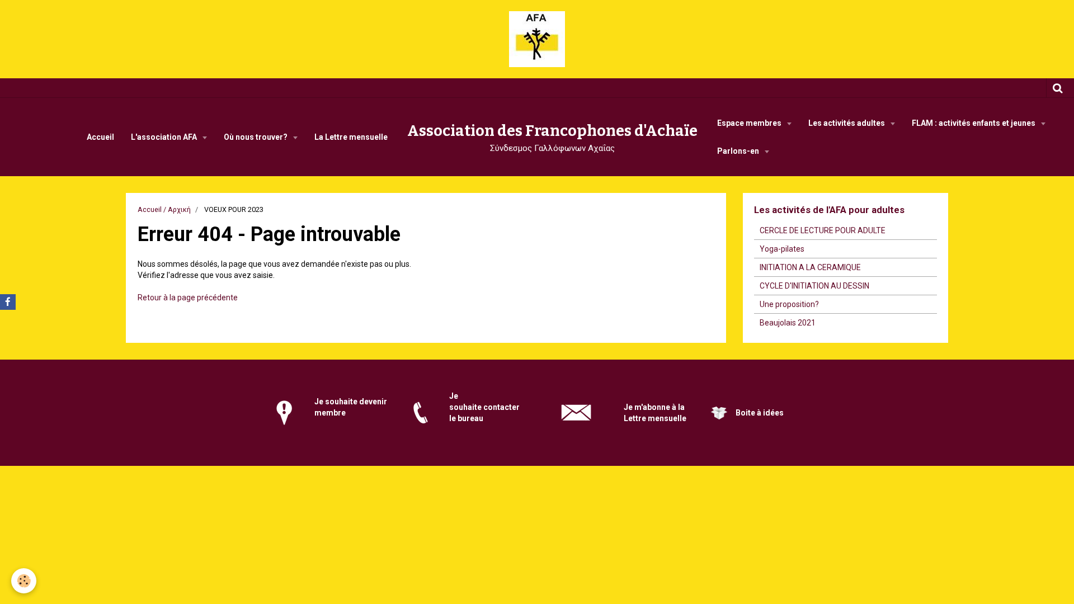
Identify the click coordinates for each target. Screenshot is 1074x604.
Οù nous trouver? (256, 137)
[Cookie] (23, 580)
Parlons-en (739, 151)
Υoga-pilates (782, 248)
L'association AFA (165, 137)
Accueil (100, 137)
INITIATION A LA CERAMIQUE (810, 267)
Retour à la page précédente (188, 297)
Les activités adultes (847, 123)
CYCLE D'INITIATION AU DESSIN (814, 285)
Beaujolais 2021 (788, 322)
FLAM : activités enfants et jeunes (974, 123)
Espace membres (750, 123)
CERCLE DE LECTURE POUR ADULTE (822, 230)
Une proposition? (789, 304)
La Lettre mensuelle (351, 137)
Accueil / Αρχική (164, 209)
